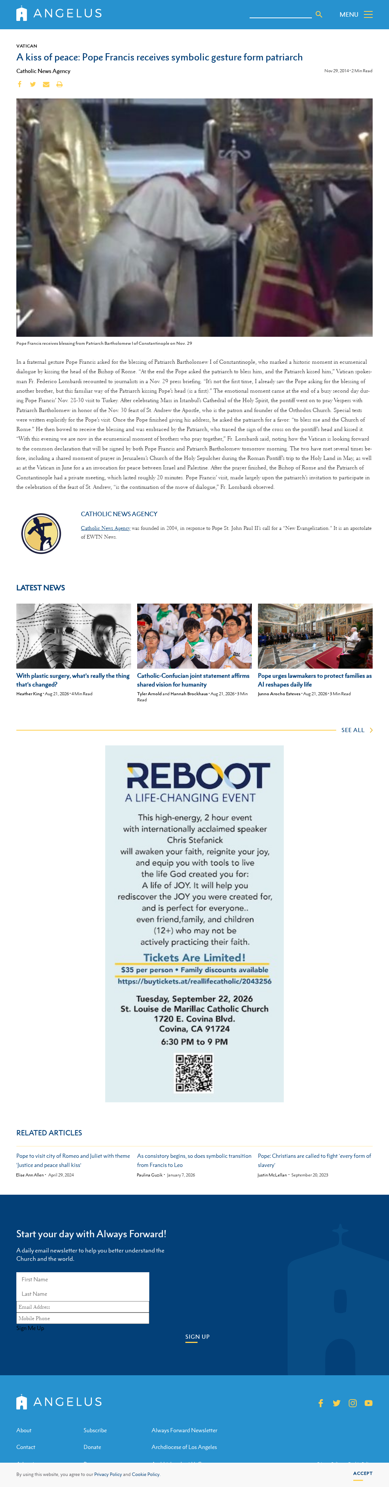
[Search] (319, 14)
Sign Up (197, 1336)
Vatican (26, 46)
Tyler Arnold (149, 693)
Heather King (29, 693)
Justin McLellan (272, 1175)
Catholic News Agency (43, 70)
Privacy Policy (108, 1474)
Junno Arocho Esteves (279, 693)
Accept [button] (363, 1473)
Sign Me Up (30, 1328)
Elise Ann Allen (30, 1175)
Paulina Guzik (150, 1175)
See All (353, 729)
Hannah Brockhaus (189, 693)
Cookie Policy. (146, 1474)
